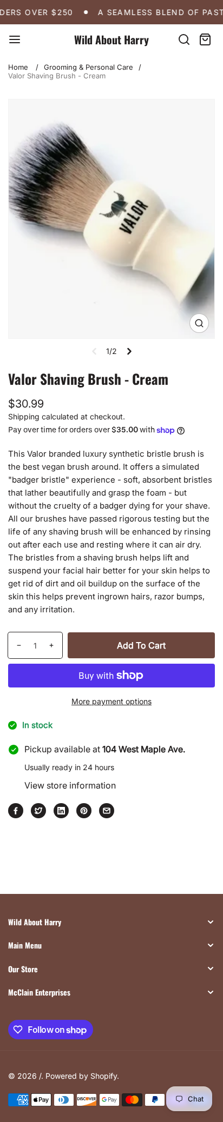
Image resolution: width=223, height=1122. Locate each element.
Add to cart (141, 645)
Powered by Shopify (81, 1075)
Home (18, 67)
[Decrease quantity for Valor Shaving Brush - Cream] (15, 645)
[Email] (106, 810)
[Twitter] (38, 810)
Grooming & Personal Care (88, 67)
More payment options (111, 701)
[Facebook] (15, 810)
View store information (70, 785)
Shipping (24, 416)
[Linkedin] (61, 810)
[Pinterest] (83, 810)
